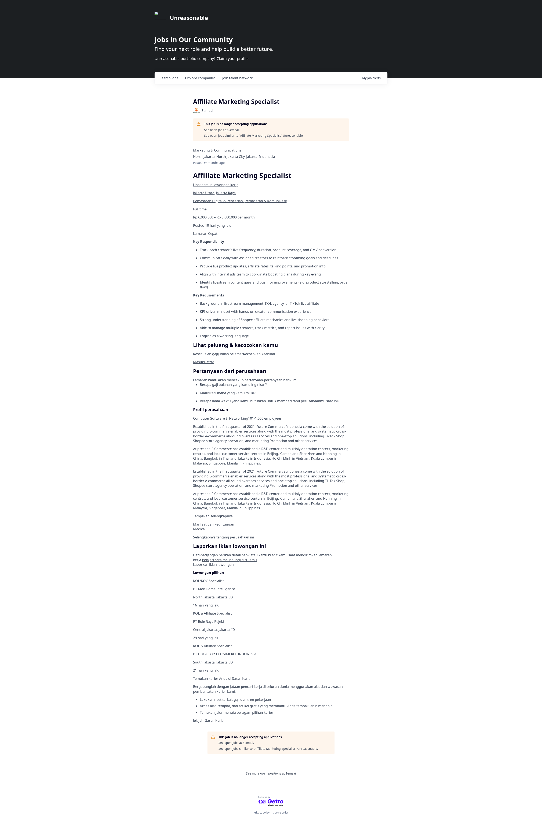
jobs (169, 78)
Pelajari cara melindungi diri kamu (229, 560)
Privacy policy (262, 812)
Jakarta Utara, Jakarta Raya (214, 193)
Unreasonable (189, 18)
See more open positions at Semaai (271, 773)
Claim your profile (233, 58)
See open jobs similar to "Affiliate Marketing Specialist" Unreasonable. (254, 136)
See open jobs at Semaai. (222, 130)
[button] (198, 362)
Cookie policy (280, 812)
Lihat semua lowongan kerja (215, 184)
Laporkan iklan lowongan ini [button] (215, 564)
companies (200, 78)
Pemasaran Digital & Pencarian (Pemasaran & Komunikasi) (240, 201)
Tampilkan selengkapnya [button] (213, 516)
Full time (200, 209)
